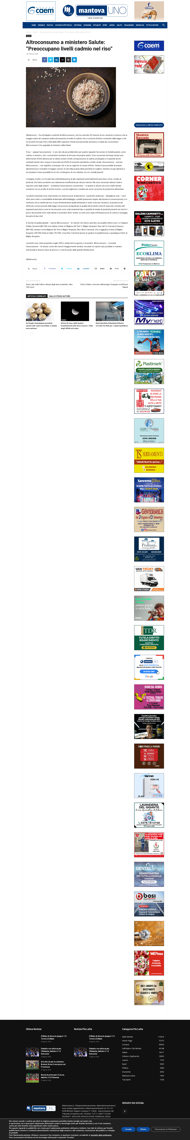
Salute (119, 25)
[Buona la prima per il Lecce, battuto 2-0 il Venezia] (32, 1078)
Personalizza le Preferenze (166, 1129)
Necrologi (140, 25)
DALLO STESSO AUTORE (59, 296)
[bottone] (149, 125)
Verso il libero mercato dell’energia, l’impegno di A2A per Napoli (104, 285)
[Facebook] (124, 1111)
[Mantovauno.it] (95, 10)
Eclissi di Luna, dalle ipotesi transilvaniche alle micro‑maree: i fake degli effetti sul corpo (77, 325)
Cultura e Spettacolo (63, 25)
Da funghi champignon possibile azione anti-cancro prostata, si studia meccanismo (41, 325)
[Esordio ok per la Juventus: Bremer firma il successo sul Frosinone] (32, 1065)
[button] (162, 25)
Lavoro (112, 25)
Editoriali (78, 25)
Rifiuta (143, 1129)
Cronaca (41, 25)
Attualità (97, 25)
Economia (87, 25)
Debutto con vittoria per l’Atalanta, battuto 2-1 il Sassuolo (51, 1051)
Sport (105, 25)
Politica (50, 25)
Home (34, 25)
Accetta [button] (128, 1129)
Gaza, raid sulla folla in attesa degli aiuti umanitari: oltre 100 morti (49, 285)
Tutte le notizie (152, 25)
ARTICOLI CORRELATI (37, 296)
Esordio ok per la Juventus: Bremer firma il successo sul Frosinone (53, 1064)
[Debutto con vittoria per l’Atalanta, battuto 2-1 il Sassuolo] (32, 1051)
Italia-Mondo (129, 25)
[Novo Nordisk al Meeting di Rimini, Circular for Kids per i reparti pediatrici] (112, 311)
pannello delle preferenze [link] (101, 1135)
